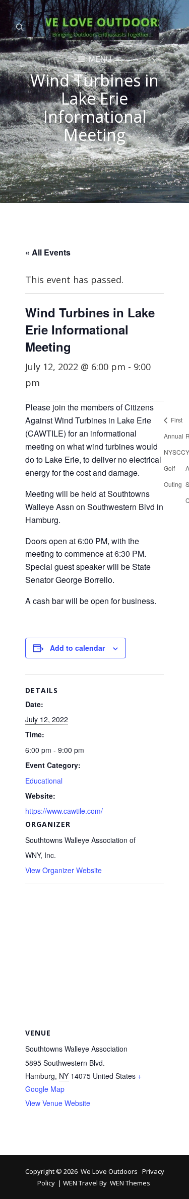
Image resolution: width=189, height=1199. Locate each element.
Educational (43, 781)
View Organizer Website (63, 870)
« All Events (48, 252)
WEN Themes (130, 1182)
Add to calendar (77, 648)
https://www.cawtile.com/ (64, 811)
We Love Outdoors (109, 1171)
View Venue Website (57, 1103)
